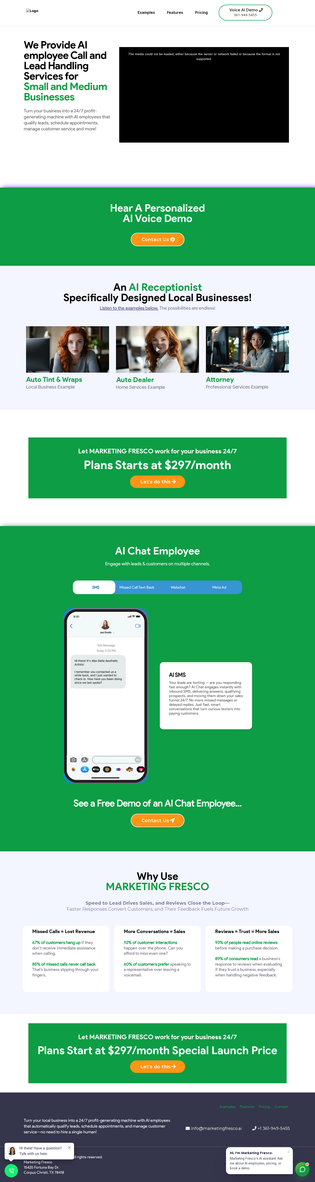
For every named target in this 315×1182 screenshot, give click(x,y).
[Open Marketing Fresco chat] (302, 1169)
